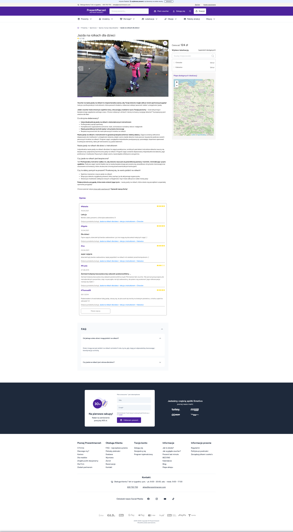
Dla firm (197, 5)
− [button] (177, 85)
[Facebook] (148, 499)
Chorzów (179, 63)
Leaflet (193, 135)
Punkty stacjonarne (210, 5)
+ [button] (177, 82)
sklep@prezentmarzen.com (121, 5)
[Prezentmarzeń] (96, 11)
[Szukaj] (212, 56)
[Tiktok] (173, 499)
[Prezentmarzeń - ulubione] (190, 11)
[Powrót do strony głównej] (78, 28)
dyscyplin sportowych (102, 189)
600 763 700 (132, 487)
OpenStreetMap (201, 135)
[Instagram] (156, 499)
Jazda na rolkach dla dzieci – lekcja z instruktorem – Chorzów (121, 221)
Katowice (179, 67)
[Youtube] (165, 499)
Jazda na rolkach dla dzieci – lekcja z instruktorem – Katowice (122, 241)
